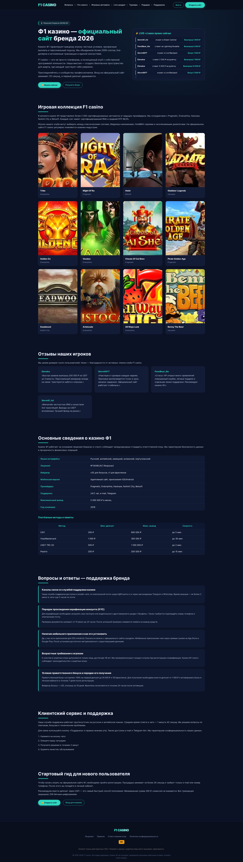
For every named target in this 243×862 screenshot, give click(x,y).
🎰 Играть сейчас (49, 85)
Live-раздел (119, 5)
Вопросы (69, 5)
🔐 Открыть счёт (49, 803)
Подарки (145, 5)
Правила (101, 836)
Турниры (133, 5)
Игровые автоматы (101, 5)
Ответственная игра (117, 836)
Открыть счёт (195, 5)
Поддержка (159, 5)
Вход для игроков (74, 802)
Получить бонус (72, 85)
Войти (178, 5)
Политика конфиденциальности (144, 836)
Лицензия (89, 836)
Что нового (82, 5)
